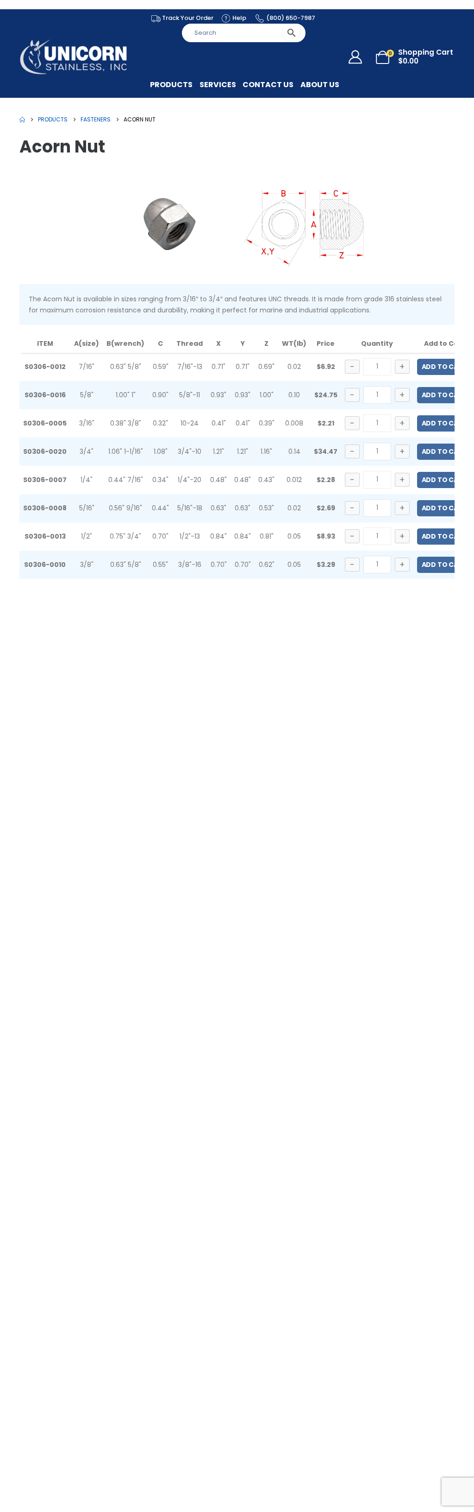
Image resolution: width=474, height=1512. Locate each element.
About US (319, 84)
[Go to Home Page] (22, 119)
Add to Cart (444, 366)
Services (218, 84)
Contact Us (268, 84)
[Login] (357, 57)
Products (171, 84)
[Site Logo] (73, 57)
